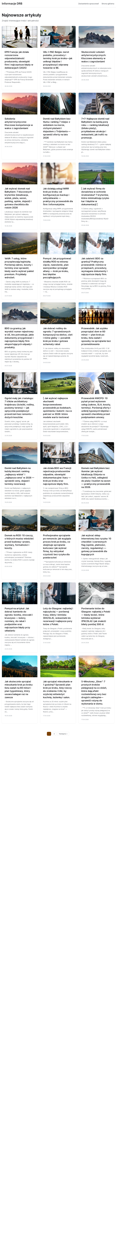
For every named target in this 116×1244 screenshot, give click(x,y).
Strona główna (108, 3)
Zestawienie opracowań (88, 3)
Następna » (63, 734)
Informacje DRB (12, 3)
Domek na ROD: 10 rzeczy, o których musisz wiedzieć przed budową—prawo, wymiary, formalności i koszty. (19, 541)
